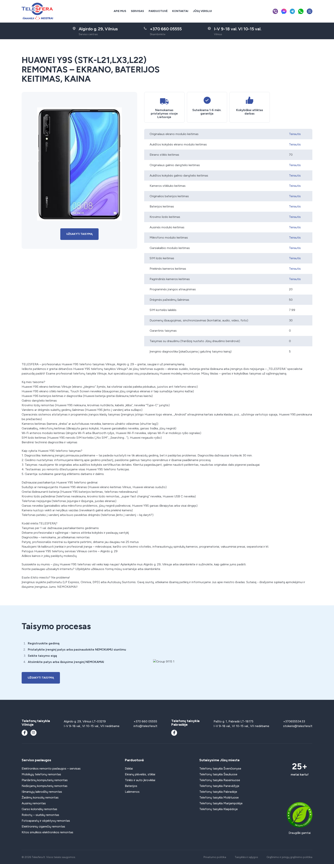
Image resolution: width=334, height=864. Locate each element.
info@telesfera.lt (145, 726)
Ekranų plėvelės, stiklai (140, 774)
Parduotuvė (158, 11)
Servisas (137, 11)
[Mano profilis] (309, 11)
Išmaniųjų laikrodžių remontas (42, 791)
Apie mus (120, 11)
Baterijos (131, 786)
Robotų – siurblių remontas (40, 815)
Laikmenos (132, 791)
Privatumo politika (215, 857)
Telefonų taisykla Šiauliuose (218, 774)
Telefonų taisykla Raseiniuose (219, 780)
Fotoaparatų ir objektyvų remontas (46, 820)
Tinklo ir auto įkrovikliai (140, 780)
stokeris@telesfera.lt (297, 726)
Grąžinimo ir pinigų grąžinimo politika (289, 857)
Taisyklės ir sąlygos (246, 857)
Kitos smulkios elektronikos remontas (47, 832)
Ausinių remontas (34, 803)
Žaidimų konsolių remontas (40, 797)
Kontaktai (180, 11)
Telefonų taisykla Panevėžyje (219, 786)
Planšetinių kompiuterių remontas (45, 780)
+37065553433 (294, 721)
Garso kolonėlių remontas (39, 809)
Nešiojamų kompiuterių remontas (44, 786)
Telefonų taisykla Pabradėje (218, 791)
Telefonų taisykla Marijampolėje (221, 803)
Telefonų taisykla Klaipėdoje (218, 809)
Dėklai (129, 768)
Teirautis (295, 134)
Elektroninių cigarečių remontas (43, 826)
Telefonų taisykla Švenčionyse (220, 768)
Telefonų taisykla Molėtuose (219, 797)
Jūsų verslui (202, 11)
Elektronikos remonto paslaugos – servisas (51, 768)
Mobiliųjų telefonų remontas (41, 774)
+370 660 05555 (145, 721)
